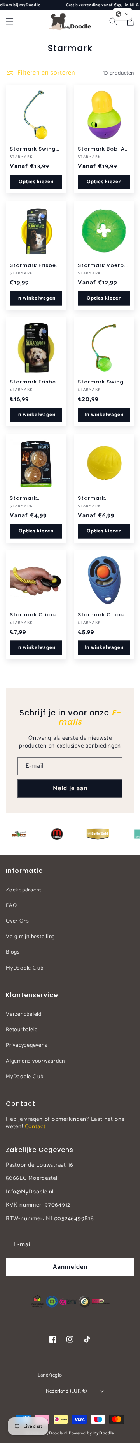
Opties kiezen (36, 182)
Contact (35, 1126)
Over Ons (17, 921)
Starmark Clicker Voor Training (102, 615)
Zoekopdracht (23, 890)
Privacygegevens (26, 1045)
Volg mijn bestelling (30, 936)
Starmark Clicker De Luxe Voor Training (34, 615)
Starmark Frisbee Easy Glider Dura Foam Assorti (35, 382)
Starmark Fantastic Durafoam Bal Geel (98, 498)
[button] (9, 21)
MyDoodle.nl (55, 1433)
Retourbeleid (22, 1029)
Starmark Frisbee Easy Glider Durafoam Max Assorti (35, 265)
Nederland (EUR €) (66, 1391)
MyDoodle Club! (25, 968)
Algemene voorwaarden (35, 1061)
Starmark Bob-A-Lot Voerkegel (103, 149)
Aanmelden (70, 1267)
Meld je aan (70, 788)
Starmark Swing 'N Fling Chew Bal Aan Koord (103, 382)
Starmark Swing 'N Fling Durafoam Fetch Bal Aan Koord (36, 149)
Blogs (13, 952)
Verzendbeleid (24, 1014)
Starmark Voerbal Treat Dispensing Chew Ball (104, 265)
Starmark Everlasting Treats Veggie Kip (35, 498)
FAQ (11, 905)
